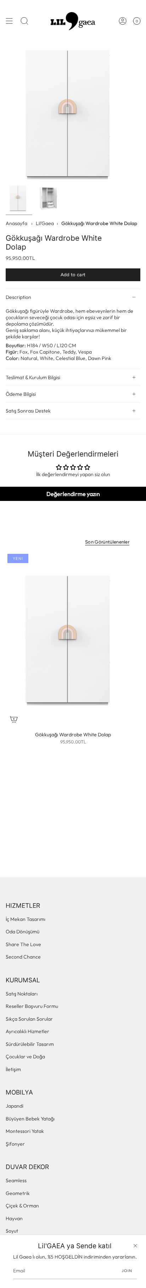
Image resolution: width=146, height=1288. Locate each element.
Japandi (14, 1106)
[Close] (135, 1245)
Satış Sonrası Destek (28, 411)
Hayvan (14, 1218)
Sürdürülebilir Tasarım (30, 1044)
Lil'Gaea (45, 223)
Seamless (16, 1180)
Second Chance (23, 957)
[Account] (122, 21)
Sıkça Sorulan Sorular (29, 1019)
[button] (24, 21)
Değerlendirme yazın (73, 493)
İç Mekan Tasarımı (25, 919)
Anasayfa (16, 223)
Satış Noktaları (22, 993)
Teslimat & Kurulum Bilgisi (33, 377)
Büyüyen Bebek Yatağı (30, 1118)
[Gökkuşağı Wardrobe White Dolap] (73, 639)
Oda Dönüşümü (22, 931)
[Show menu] (9, 21)
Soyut (12, 1231)
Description (18, 297)
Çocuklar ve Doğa (25, 1056)
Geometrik (18, 1193)
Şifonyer (15, 1144)
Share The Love (23, 944)
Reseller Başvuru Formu (32, 1006)
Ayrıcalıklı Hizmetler (27, 1031)
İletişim (13, 1069)
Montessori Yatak (25, 1131)
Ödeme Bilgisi (21, 394)
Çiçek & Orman (22, 1205)
